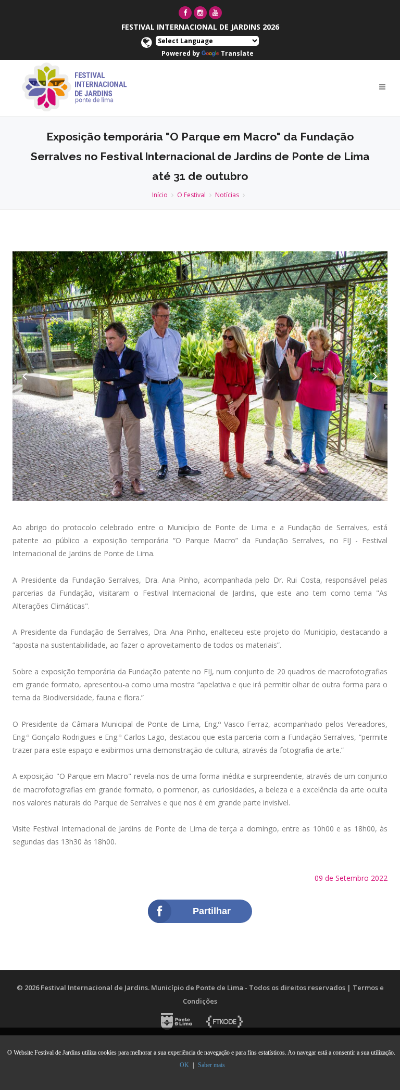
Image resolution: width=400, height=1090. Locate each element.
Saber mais (211, 1065)
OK (184, 1065)
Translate (237, 53)
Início (160, 194)
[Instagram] (200, 12)
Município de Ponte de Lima (197, 987)
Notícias (227, 194)
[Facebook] (185, 12)
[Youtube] (215, 12)
